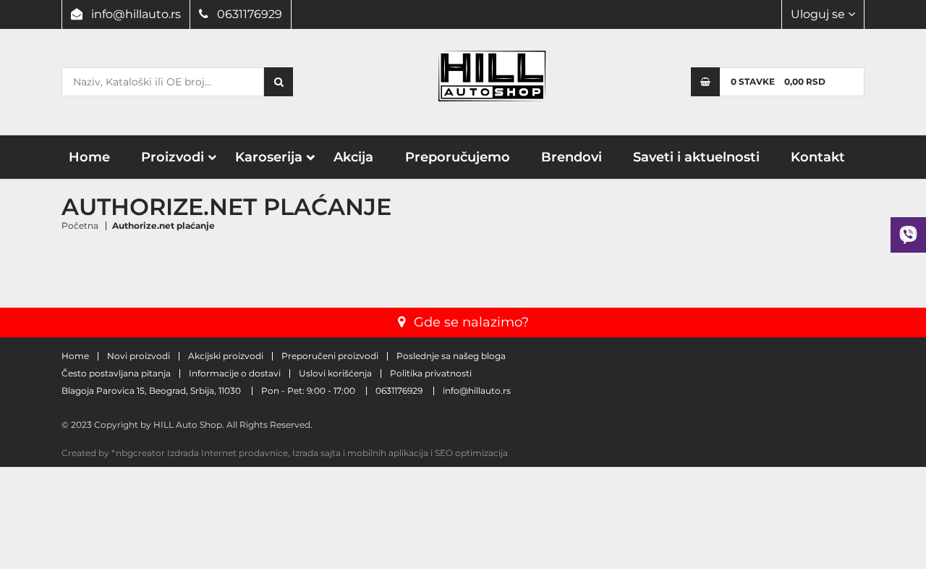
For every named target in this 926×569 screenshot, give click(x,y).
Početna (79, 225)
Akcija (353, 157)
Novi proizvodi (138, 356)
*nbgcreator (138, 452)
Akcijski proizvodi (225, 356)
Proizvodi (172, 157)
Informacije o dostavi (235, 373)
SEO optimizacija (471, 452)
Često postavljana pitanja (116, 373)
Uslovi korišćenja (335, 373)
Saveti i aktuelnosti (696, 157)
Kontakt (818, 157)
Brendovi (571, 157)
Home (89, 157)
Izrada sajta (316, 452)
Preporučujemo (457, 157)
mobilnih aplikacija (387, 452)
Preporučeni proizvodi (329, 356)
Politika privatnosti (431, 373)
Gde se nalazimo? (471, 322)
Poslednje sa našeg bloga (451, 356)
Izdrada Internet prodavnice (227, 452)
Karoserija (268, 157)
